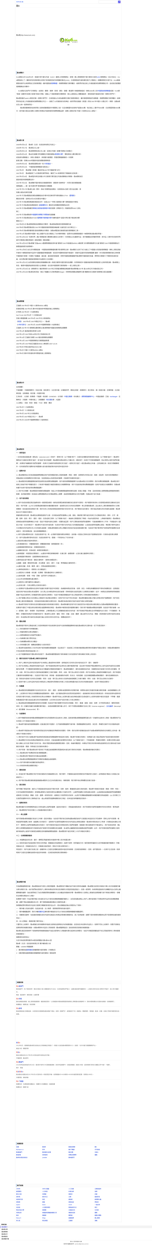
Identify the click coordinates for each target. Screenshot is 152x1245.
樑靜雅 (44, 1210)
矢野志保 (18, 1212)
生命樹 (97, 1210)
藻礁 (96, 1220)
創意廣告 (18, 1191)
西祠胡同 (45, 1155)
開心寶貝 (97, 1218)
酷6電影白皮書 (46, 1152)
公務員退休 (98, 1188)
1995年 (18, 1188)
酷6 (96, 1147)
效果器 (44, 1194)
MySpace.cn (19, 1149)
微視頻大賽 (59, 154)
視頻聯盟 (54, 83)
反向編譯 (109, 706)
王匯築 (70, 1220)
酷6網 (44, 1147)
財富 (19, 321)
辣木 (17, 1215)
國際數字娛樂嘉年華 (44, 218)
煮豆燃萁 (45, 1220)
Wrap (43, 1218)
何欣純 (18, 1207)
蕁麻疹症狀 (72, 1212)
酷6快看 (71, 1152)
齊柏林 (97, 1202)
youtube (44, 1157)
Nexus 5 (18, 1218)
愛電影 (72, 195)
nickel (70, 1204)
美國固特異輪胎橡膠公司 (49, 1212)
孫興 (96, 1191)
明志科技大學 (20, 1210)
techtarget (113, 396)
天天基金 (97, 1149)
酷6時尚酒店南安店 (21, 1157)
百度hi (96, 1152)
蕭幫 (96, 1212)
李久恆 (18, 1220)
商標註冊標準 (72, 1155)
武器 (96, 1194)
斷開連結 (30, 950)
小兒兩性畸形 (46, 1207)
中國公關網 (68, 396)
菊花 (43, 1199)
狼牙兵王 (45, 1196)
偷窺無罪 (71, 1218)
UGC (98, 77)
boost (43, 1204)
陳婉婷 (44, 1215)
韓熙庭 (70, 1215)
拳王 (96, 1207)
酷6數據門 (19, 1152)
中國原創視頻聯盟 (104, 91)
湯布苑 (18, 1196)
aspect (18, 1204)
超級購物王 (43, 205)
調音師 (70, 1199)
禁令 (43, 1149)
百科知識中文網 (78, 1241)
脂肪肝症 (97, 1196)
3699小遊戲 (45, 1188)
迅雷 (17, 1147)
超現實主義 (98, 1199)
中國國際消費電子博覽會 (40, 215)
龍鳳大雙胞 (98, 1215)
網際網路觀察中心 (88, 396)
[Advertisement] (68, 20)
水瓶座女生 (72, 1210)
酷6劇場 (18, 1155)
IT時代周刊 (22, 325)
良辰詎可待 (19, 1199)
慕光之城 (18, 1194)
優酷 (96, 1155)
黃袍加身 (71, 1202)
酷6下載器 (72, 1149)
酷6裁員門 (72, 1157)
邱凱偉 (18, 1202)
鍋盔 (43, 1202)
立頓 (70, 1196)
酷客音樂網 (72, 1147)
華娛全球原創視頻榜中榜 (41, 208)
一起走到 (97, 1204)
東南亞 (70, 1194)
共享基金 (47, 164)
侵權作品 (41, 912)
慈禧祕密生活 (72, 1207)
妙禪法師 (71, 1191)
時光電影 (49, 400)
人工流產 (71, 1188)
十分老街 (45, 1191)
